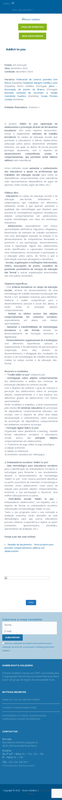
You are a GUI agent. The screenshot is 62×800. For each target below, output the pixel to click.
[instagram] (37, 10)
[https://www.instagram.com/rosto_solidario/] (18, 773)
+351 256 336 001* (22, 9)
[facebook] (42, 10)
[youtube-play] (47, 10)
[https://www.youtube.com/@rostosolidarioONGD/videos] (13, 773)
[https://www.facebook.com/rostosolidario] (3, 773)
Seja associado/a (32, 36)
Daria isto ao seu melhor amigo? (21, 699)
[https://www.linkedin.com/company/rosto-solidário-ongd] (8, 773)
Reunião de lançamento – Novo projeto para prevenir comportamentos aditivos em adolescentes (29, 548)
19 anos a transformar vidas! (19, 707)
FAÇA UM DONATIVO (32, 27)
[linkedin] (52, 10)
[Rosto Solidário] (31, 19)
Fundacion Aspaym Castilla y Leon (40, 82)
